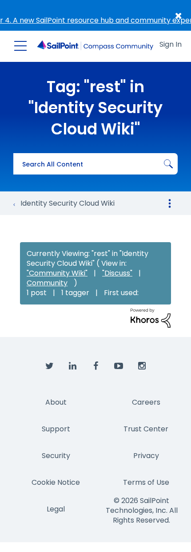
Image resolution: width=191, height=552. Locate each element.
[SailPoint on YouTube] (118, 366)
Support (56, 429)
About (56, 402)
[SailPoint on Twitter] (49, 366)
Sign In (170, 44)
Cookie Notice (56, 482)
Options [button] (170, 203)
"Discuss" (117, 273)
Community (47, 283)
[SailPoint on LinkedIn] (72, 366)
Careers (146, 402)
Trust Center (145, 429)
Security (56, 456)
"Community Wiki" (57, 273)
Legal (56, 509)
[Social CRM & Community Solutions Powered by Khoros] (151, 318)
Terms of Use (146, 482)
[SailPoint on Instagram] (142, 366)
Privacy (146, 456)
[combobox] (95, 164)
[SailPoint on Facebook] (95, 366)
